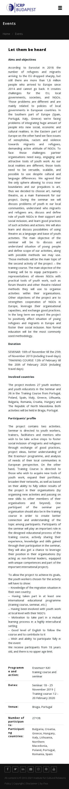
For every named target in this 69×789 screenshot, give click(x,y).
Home (6, 34)
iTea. (45, 783)
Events (19, 34)
